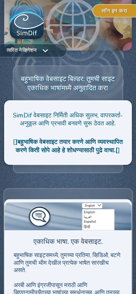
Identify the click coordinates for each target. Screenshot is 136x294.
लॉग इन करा (114, 11)
